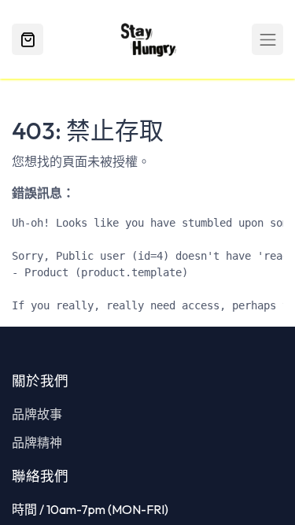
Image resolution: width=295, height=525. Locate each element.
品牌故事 (37, 414)
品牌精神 (37, 442)
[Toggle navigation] (267, 39)
